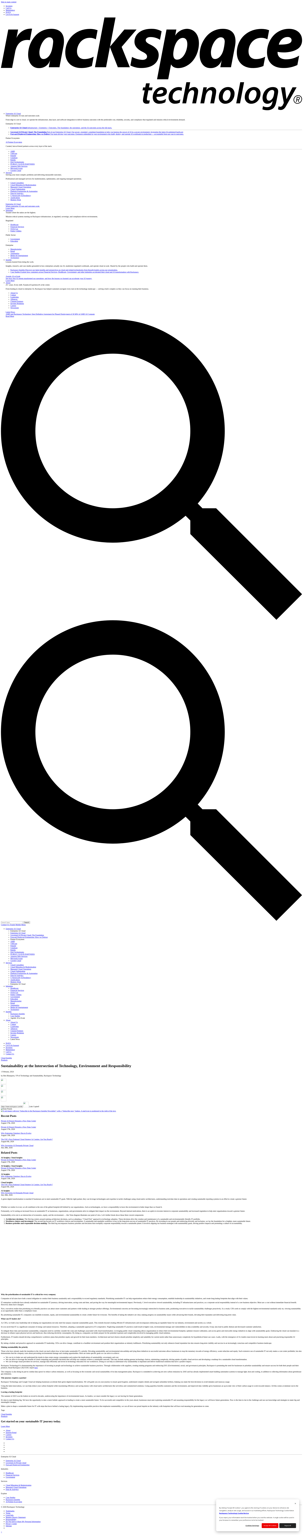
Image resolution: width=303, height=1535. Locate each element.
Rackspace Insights (64, 270)
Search (26, 922)
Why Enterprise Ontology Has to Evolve (16, 1133)
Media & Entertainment (19, 256)
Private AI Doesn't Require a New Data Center (18, 1121)
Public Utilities (15, 231)
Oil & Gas (14, 229)
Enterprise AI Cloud (13, 114)
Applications (15, 198)
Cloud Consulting (17, 183)
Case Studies (74, 272)
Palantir (13, 156)
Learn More (5, 1426)
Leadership (14, 297)
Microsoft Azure (16, 168)
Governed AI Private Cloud (16, 1463)
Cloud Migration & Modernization (23, 185)
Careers (13, 306)
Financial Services (17, 227)
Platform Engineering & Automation (24, 191)
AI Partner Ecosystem (14, 142)
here (36, 1368)
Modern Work (15, 200)
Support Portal (11, 1433)
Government (15, 239)
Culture (13, 295)
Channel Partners (16, 301)
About (8, 283)
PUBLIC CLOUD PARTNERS (22, 164)
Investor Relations (17, 304)
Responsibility (11, 1519)
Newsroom (14, 308)
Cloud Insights (6, 1058)
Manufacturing (15, 249)
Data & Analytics (16, 193)
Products (4, 1060)
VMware (13, 153)
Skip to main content (8, 2)
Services (9, 173)
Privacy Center (11, 1524)
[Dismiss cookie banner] (295, 1503)
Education (14, 241)
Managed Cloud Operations (20, 187)
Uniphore (14, 158)
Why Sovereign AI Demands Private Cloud (17, 1145)
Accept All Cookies (270, 1525)
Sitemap (9, 1526)
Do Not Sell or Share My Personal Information (23, 1522)
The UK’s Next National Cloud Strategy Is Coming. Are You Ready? (27, 1139)
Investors (9, 1437)
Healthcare (14, 225)
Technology (14, 258)
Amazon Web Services (18, 166)
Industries (9, 210)
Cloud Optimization (17, 189)
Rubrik (13, 160)
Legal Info (9, 1515)
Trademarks (10, 1511)
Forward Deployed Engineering (17, 1465)
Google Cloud (15, 171)
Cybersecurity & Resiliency (20, 196)
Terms (8, 1513)
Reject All (288, 1525)
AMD (12, 151)
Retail (12, 251)
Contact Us (5, 925)
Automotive (14, 253)
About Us (14, 293)
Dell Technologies (17, 162)
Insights (8, 260)
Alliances (13, 299)
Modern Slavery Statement (16, 1517)
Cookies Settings (252, 1525)
